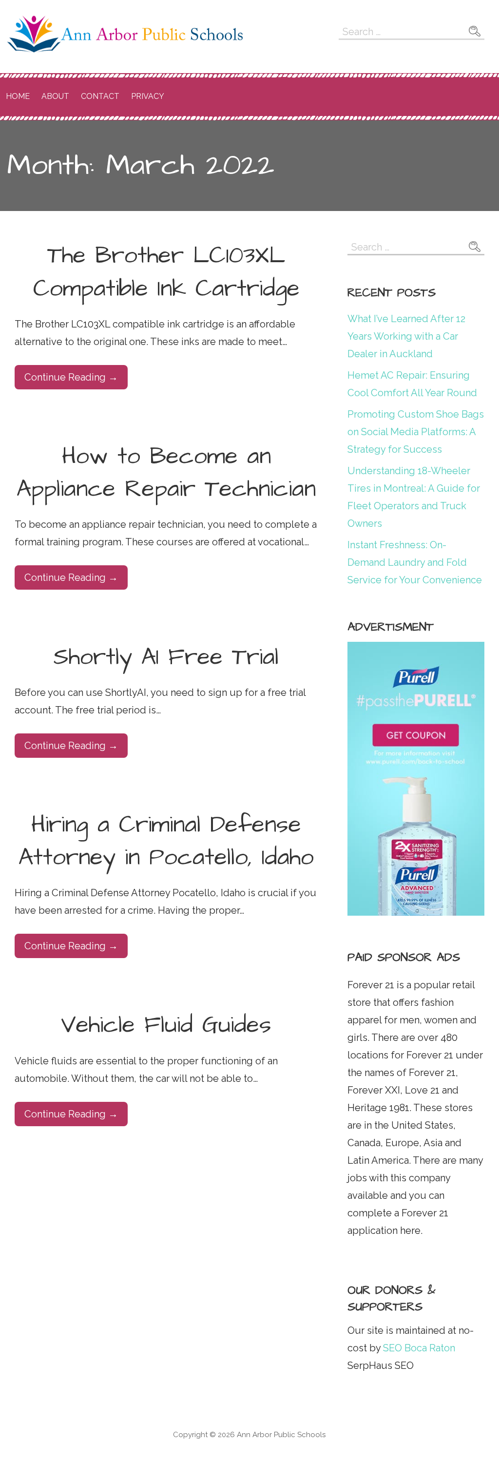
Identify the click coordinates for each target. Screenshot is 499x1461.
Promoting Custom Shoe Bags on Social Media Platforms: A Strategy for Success (415, 431)
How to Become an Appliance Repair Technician (166, 473)
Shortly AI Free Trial (166, 657)
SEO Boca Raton (418, 1348)
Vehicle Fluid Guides (166, 1025)
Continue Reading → (71, 377)
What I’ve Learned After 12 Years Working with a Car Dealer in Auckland (406, 336)
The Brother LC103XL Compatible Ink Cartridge (166, 272)
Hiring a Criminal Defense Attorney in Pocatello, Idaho (166, 841)
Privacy (147, 96)
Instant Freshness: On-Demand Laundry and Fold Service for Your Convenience (414, 562)
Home (18, 96)
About (55, 96)
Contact (100, 96)
